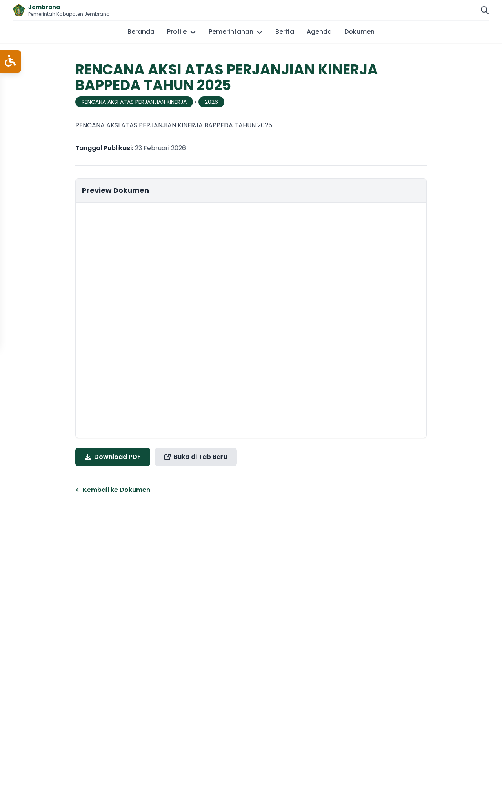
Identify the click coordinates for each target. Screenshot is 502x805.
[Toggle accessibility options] (10, 61)
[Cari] (484, 10)
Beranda (141, 31)
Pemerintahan (231, 31)
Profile (177, 31)
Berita (284, 31)
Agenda (319, 31)
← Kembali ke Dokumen (112, 489)
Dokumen (359, 31)
